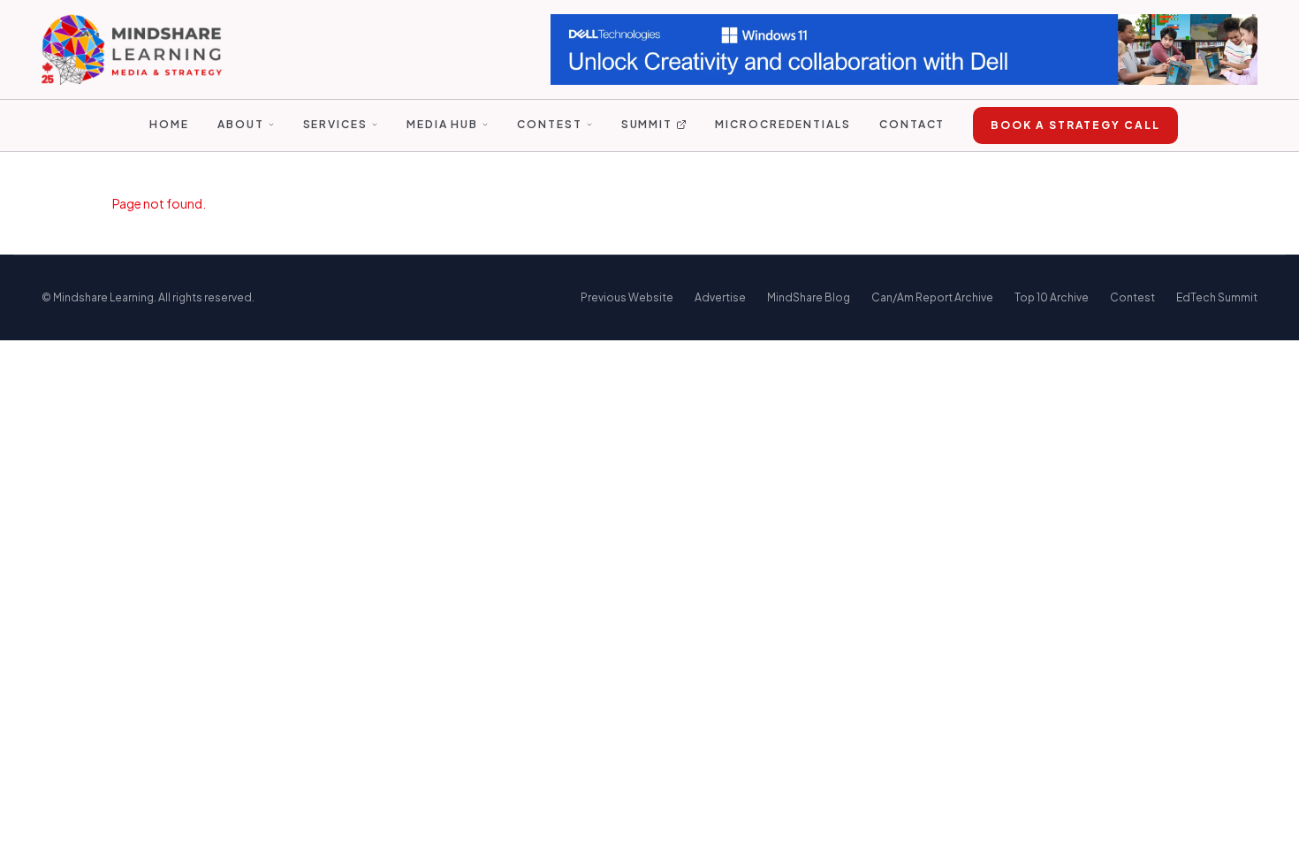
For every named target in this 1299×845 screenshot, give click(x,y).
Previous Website (627, 297)
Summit (647, 124)
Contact (912, 124)
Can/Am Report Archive (932, 297)
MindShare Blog (808, 297)
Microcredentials (783, 124)
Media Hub (442, 124)
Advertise (720, 297)
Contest (549, 124)
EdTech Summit (1216, 297)
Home (169, 124)
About (240, 124)
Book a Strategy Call (1075, 125)
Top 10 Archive (1051, 297)
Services (335, 124)
